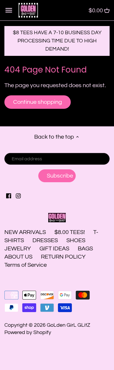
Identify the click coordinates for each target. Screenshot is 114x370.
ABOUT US (18, 257)
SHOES (75, 240)
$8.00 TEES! (70, 232)
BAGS (85, 249)
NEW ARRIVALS (25, 232)
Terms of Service (25, 265)
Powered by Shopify (27, 332)
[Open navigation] (8, 10)
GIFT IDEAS (54, 249)
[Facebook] (8, 196)
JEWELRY (17, 249)
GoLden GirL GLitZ (68, 325)
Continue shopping (37, 102)
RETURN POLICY (63, 257)
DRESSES (45, 240)
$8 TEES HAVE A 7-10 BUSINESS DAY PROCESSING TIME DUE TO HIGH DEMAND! (57, 41)
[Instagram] (18, 196)
